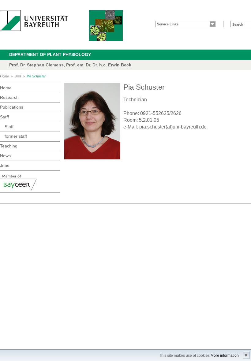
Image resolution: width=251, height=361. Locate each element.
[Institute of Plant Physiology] (106, 25)
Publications (11, 107)
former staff (16, 136)
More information (225, 355)
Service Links (167, 24)
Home (4, 76)
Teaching (8, 145)
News (5, 155)
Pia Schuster (36, 76)
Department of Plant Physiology (50, 54)
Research (9, 97)
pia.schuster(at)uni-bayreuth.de (173, 126)
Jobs (4, 165)
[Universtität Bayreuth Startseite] (34, 20)
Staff (17, 76)
